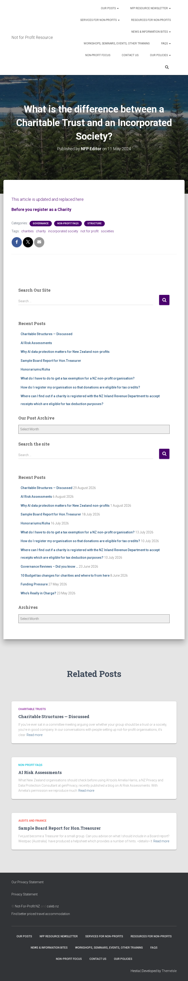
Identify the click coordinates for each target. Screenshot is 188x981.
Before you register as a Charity (41, 209)
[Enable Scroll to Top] (179, 972)
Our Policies (159, 55)
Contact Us (130, 55)
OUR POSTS (108, 8)
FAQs (165, 43)
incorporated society (63, 231)
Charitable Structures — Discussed (46, 334)
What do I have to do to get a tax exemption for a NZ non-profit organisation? (78, 378)
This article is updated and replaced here (47, 199)
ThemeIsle (169, 971)
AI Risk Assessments (36, 343)
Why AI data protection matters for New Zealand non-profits (65, 352)
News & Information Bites (150, 31)
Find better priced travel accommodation (40, 914)
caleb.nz (53, 906)
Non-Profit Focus (97, 55)
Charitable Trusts (32, 709)
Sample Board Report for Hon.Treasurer (51, 360)
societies (107, 231)
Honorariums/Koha (35, 369)
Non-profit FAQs (68, 223)
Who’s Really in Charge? (38, 593)
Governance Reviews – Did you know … (49, 566)
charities (27, 231)
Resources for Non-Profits (151, 20)
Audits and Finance (32, 820)
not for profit (89, 231)
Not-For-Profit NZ (27, 906)
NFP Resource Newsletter (149, 8)
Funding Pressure (34, 584)
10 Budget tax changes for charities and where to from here (65, 575)
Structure (94, 223)
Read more (34, 735)
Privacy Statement (24, 894)
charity (41, 231)
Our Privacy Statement (27, 882)
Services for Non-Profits (98, 20)
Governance (41, 223)
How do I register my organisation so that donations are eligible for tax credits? (80, 387)
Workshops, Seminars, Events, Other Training (117, 43)
